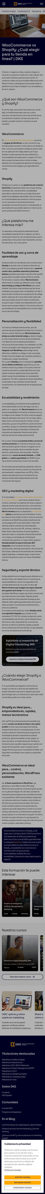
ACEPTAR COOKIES (22, 1177)
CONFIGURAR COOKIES (22, 1188)
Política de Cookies (12, 1170)
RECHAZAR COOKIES (22, 1182)
